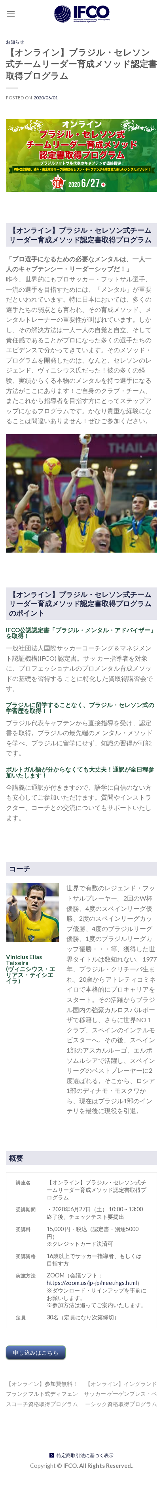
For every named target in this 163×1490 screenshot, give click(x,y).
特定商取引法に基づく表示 (85, 1455)
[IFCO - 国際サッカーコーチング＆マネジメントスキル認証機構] (81, 14)
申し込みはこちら (36, 1352)
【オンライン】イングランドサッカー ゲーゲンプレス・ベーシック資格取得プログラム (120, 1393)
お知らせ (15, 41)
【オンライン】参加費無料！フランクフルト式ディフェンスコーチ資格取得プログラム (42, 1393)
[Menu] (10, 13)
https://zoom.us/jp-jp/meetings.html (92, 1282)
